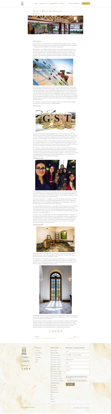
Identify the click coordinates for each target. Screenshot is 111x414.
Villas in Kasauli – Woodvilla (57, 380)
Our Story (37, 350)
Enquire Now (86, 3)
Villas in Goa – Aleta (55, 369)
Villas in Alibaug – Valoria (56, 371)
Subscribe (70, 384)
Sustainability (38, 357)
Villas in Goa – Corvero (56, 362)
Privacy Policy (76, 407)
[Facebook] (25, 369)
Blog (51, 394)
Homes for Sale (43, 3)
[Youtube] (27, 369)
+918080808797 (25, 357)
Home (36, 3)
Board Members (38, 352)
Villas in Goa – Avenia (55, 359)
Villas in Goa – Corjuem (56, 366)
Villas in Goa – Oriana (55, 355)
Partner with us (54, 350)
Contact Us (53, 401)
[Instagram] (22, 369)
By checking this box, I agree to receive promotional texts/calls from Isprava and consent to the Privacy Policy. (78, 380)
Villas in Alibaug (54, 387)
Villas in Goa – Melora (55, 364)
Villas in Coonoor (54, 389)
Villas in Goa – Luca (55, 357)
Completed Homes (53, 3)
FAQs (52, 396)
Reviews (52, 399)
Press (36, 362)
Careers (37, 359)
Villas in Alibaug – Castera (56, 378)
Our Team (37, 355)
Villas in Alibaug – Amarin (56, 373)
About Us (62, 3)
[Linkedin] (29, 369)
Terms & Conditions (85, 407)
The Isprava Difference (74, 3)
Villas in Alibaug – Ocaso (56, 376)
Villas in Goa (53, 385)
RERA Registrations (55, 392)
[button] (50, 331)
